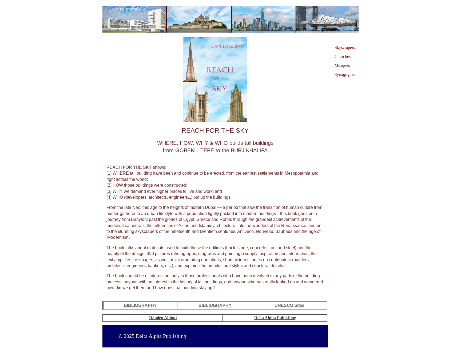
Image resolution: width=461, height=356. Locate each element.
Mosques (342, 65)
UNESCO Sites (289, 305)
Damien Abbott (163, 317)
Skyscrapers (345, 47)
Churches (343, 56)
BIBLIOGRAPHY (140, 305)
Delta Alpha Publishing (275, 317)
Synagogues (345, 74)
